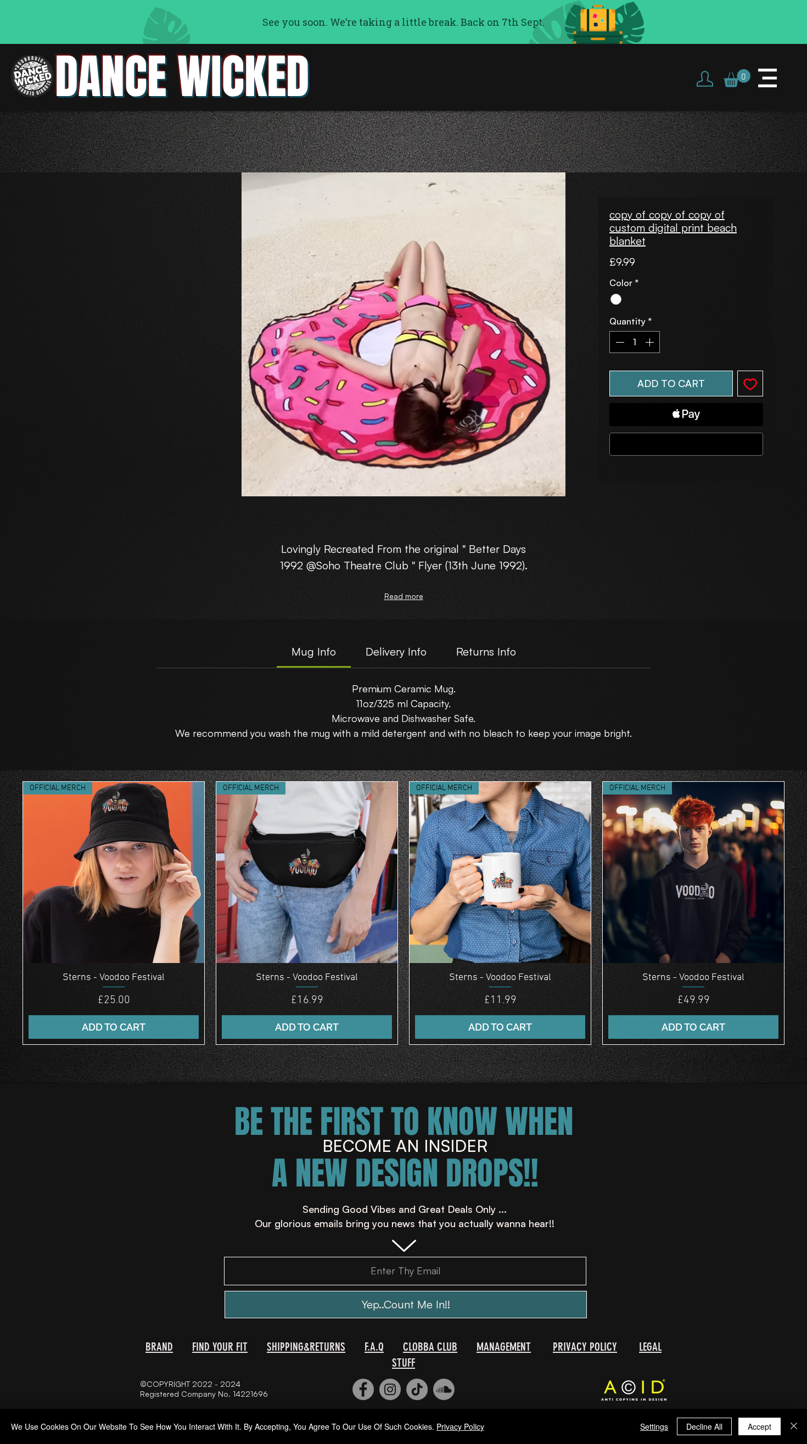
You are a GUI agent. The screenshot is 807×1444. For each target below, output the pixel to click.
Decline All (704, 1426)
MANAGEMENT (504, 1346)
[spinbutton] (634, 342)
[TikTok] (417, 1389)
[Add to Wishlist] (750, 383)
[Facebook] (363, 1389)
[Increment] (650, 342)
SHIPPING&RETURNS (306, 1346)
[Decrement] (618, 342)
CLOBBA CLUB (430, 1346)
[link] (314, 651)
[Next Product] (800, 913)
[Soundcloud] (444, 1389)
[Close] (793, 1426)
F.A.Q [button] (374, 1346)
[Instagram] (390, 1389)
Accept (759, 1426)
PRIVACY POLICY (585, 1346)
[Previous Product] (6, 913)
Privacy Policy (460, 1426)
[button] (737, 78)
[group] (403, 913)
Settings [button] (654, 1426)
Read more (403, 596)
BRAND (159, 1346)
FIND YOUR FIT (220, 1346)
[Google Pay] (686, 444)
